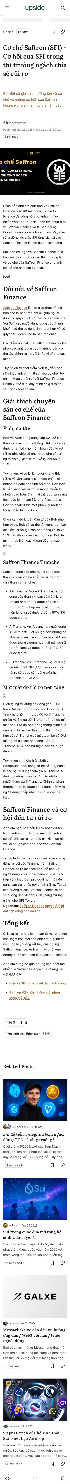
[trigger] (63, 8)
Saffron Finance (15, 308)
